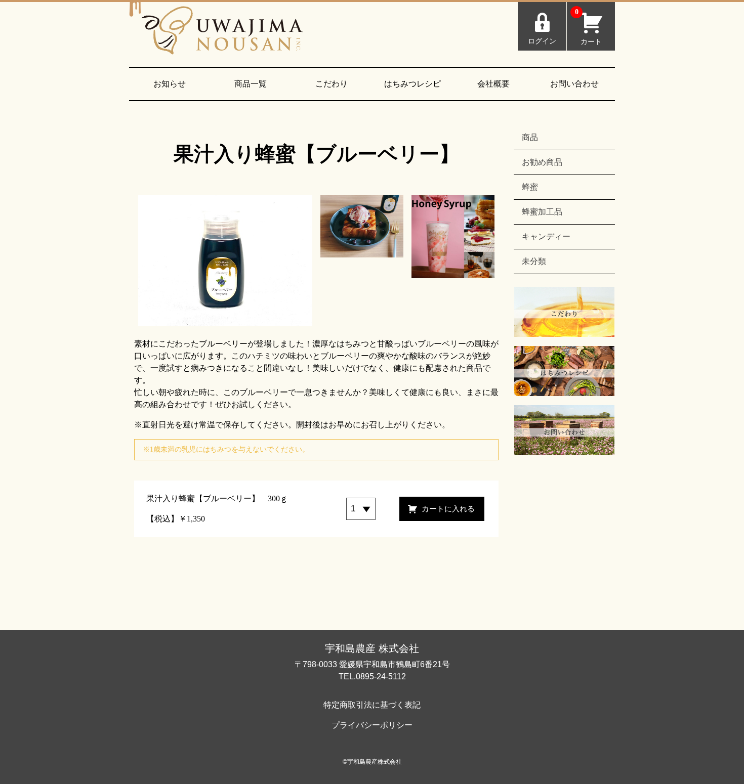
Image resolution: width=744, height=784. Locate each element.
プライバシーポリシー (372, 725)
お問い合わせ (574, 83)
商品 (530, 137)
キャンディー (546, 236)
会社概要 (493, 83)
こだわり (331, 83)
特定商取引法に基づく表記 (372, 705)
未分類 (534, 261)
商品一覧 (250, 83)
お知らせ (169, 83)
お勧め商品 (542, 162)
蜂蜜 (530, 187)
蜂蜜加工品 (542, 211)
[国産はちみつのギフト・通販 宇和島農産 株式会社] (222, 34)
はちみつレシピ (412, 83)
